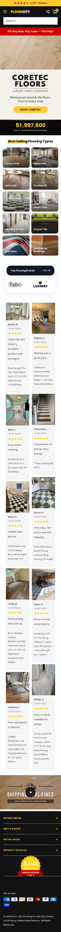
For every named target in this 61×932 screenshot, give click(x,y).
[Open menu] (5, 11)
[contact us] (48, 11)
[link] (30, 78)
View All (46, 270)
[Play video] (30, 792)
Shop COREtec (30, 109)
